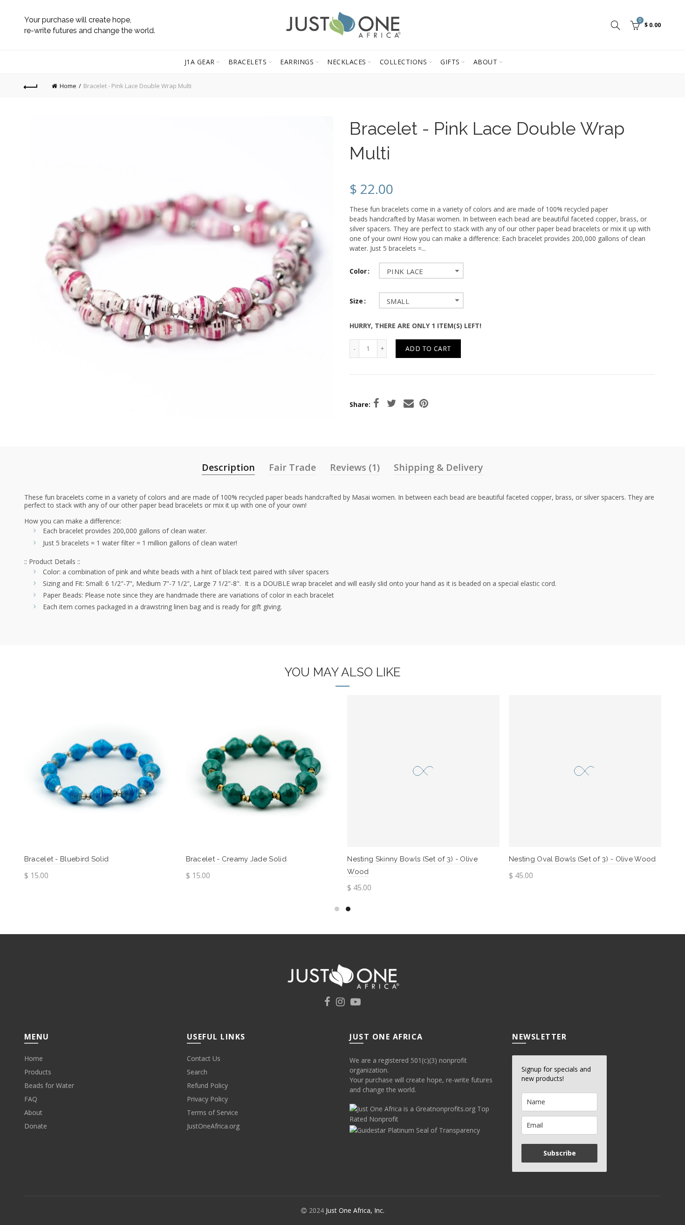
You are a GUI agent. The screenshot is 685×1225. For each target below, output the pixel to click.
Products (37, 1071)
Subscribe (559, 1153)
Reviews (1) (355, 467)
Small (398, 301)
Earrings (297, 61)
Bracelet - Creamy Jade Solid (236, 859)
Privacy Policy (207, 1098)
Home (68, 86)
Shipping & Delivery (438, 467)
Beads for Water (49, 1085)
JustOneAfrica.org (213, 1126)
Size (356, 301)
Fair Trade (292, 467)
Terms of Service (212, 1112)
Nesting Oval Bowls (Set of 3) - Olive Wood (582, 859)
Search (197, 1071)
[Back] (31, 85)
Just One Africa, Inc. (355, 1210)
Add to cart (428, 348)
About (485, 61)
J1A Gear (200, 61)
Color (358, 271)
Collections (403, 61)
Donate (35, 1126)
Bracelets (247, 61)
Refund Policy (207, 1085)
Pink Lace (405, 271)
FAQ (30, 1098)
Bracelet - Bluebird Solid (66, 859)
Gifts (450, 61)
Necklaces (346, 61)
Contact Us (203, 1058)
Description (228, 467)
